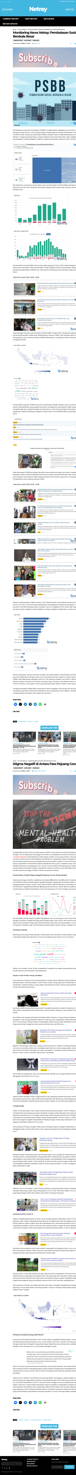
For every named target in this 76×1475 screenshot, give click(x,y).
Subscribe (69, 1467)
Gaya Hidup (27, 40)
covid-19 (31, 721)
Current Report (22, 29)
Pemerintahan (67, 743)
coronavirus (22, 721)
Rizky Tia (37, 43)
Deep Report (31, 1461)
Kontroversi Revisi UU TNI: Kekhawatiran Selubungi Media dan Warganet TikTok (24, 746)
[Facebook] (2, 1)
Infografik (31, 1463)
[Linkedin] (7, 1)
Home (14, 29)
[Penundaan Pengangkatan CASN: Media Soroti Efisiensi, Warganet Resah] (49, 737)
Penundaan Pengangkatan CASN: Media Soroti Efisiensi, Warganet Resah (48, 746)
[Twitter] (9, 1)
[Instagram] (4, 1)
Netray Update (32, 1466)
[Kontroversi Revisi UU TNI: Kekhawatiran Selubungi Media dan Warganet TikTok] (24, 737)
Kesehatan (36, 40)
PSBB (36, 721)
